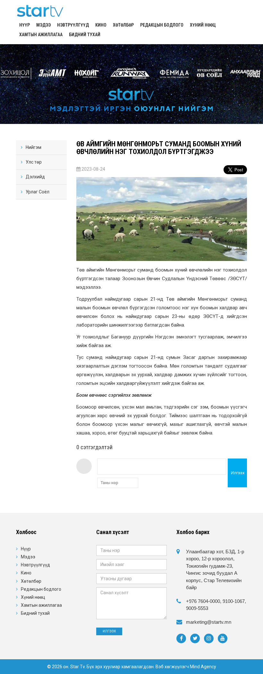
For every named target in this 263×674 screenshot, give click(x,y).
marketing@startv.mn (208, 622)
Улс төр (34, 162)
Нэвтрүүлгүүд (73, 25)
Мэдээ (43, 25)
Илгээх (237, 472)
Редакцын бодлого (161, 25)
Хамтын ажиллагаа (41, 34)
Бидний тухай (84, 34)
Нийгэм (33, 147)
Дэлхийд (35, 176)
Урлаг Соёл (37, 191)
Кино (100, 25)
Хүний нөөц (203, 25)
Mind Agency (203, 666)
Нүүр (24, 25)
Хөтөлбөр (123, 25)
